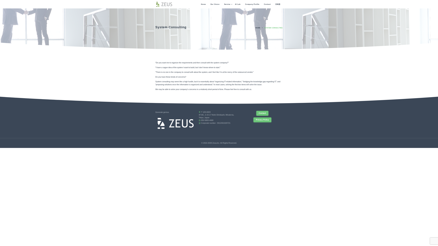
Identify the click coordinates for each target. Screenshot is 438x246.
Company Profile (252, 4)
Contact (267, 4)
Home (203, 4)
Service (227, 4)
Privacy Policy (262, 120)
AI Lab (238, 4)
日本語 (277, 4)
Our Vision (215, 4)
